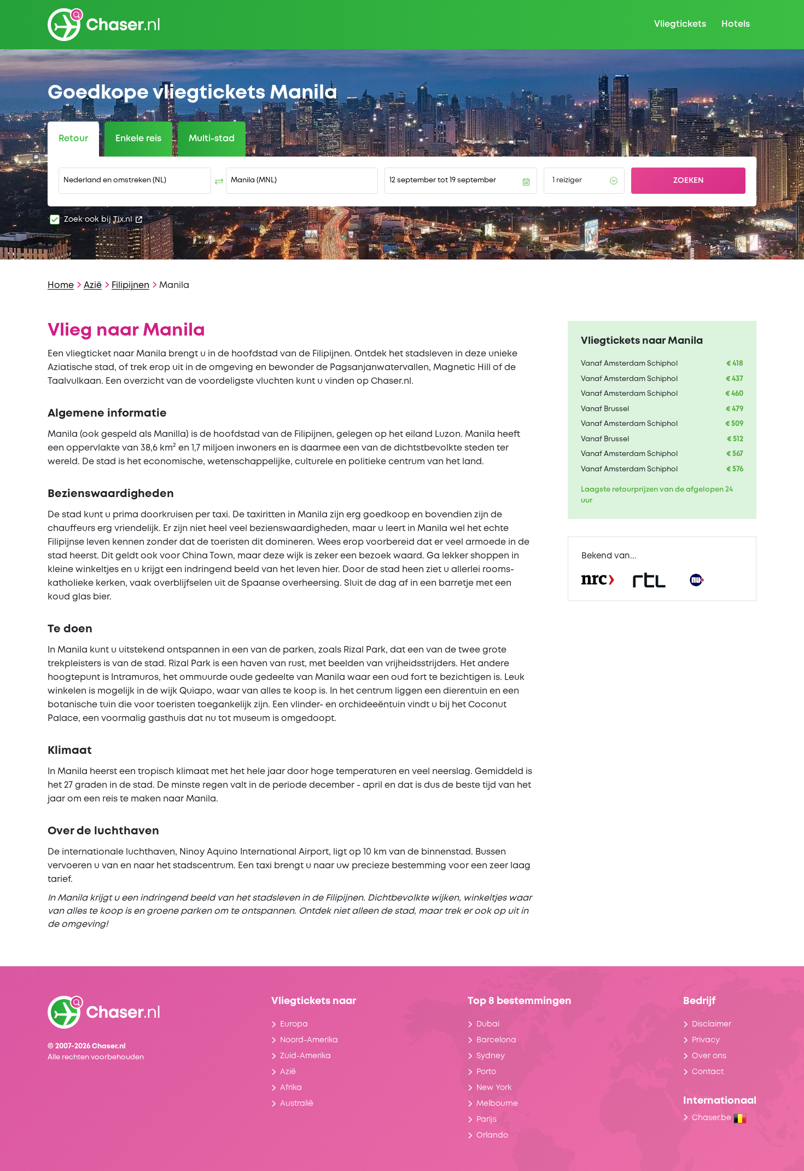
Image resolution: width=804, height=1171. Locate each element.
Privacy (706, 1040)
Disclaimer (711, 1024)
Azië (93, 285)
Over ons (709, 1056)
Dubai (487, 1024)
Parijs (486, 1119)
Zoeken (688, 180)
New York (493, 1088)
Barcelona (496, 1040)
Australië (296, 1103)
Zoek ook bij (98, 219)
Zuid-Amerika (305, 1056)
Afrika (291, 1088)
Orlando (492, 1135)
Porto (486, 1072)
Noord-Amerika (309, 1040)
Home (61, 285)
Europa (294, 1024)
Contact (708, 1072)
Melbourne (497, 1103)
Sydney (490, 1056)
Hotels (735, 24)
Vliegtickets (680, 24)
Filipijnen (130, 285)
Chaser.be (712, 1118)
